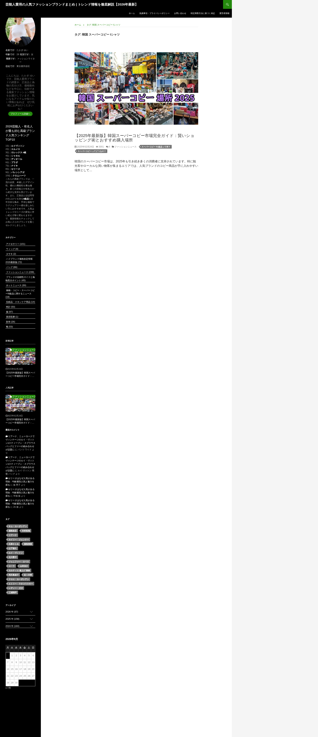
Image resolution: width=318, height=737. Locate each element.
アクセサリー (15, 244)
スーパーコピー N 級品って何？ (156, 147)
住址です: (10, 66)
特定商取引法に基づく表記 (203, 13)
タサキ (11, 254)
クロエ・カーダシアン (19, 579)
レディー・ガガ (16, 588)
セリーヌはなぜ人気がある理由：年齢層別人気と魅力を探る (20, 481)
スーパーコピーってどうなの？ (92, 151)
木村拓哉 (26, 531)
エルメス (15, 149)
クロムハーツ (19, 175)
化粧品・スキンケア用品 (20, 302)
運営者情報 (224, 13)
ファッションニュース (125, 146)
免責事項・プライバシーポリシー (154, 13)
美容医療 (12, 317)
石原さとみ (14, 544)
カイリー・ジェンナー (19, 539)
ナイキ (14, 165)
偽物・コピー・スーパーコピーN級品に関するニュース (20, 293)
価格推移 (28, 544)
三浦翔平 (13, 592)
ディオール (16, 159)
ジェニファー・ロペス (19, 561)
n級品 (26, 198)
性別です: (25, 54)
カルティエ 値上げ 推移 (19, 570)
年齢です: (10, 54)
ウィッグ (12, 249)
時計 (10, 307)
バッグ (11, 267)
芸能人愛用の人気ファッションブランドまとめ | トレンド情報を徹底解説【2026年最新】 (72, 4)
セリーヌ (15, 169)
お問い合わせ (180, 13)
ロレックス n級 (18, 152)
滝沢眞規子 (14, 575)
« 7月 (8, 688)
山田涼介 (24, 566)
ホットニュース (16, 285)
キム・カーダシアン (18, 526)
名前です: (10, 50)
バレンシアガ (17, 172)
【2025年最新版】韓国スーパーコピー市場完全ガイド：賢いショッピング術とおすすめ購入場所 (135, 137)
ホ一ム (132, 13)
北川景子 (13, 557)
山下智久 (13, 548)
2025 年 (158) (12, 619)
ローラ (12, 566)
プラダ (14, 162)
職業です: (11, 58)
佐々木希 (28, 575)
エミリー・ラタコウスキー (21, 584)
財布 (10, 322)
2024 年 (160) (12, 626)
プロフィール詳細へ (20, 114)
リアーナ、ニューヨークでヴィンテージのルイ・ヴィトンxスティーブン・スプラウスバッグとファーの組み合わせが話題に (20, 443)
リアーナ (13, 535)
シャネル (15, 155)
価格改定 (13, 531)
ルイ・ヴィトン (16, 553)
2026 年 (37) (12, 611)
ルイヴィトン (17, 146)
